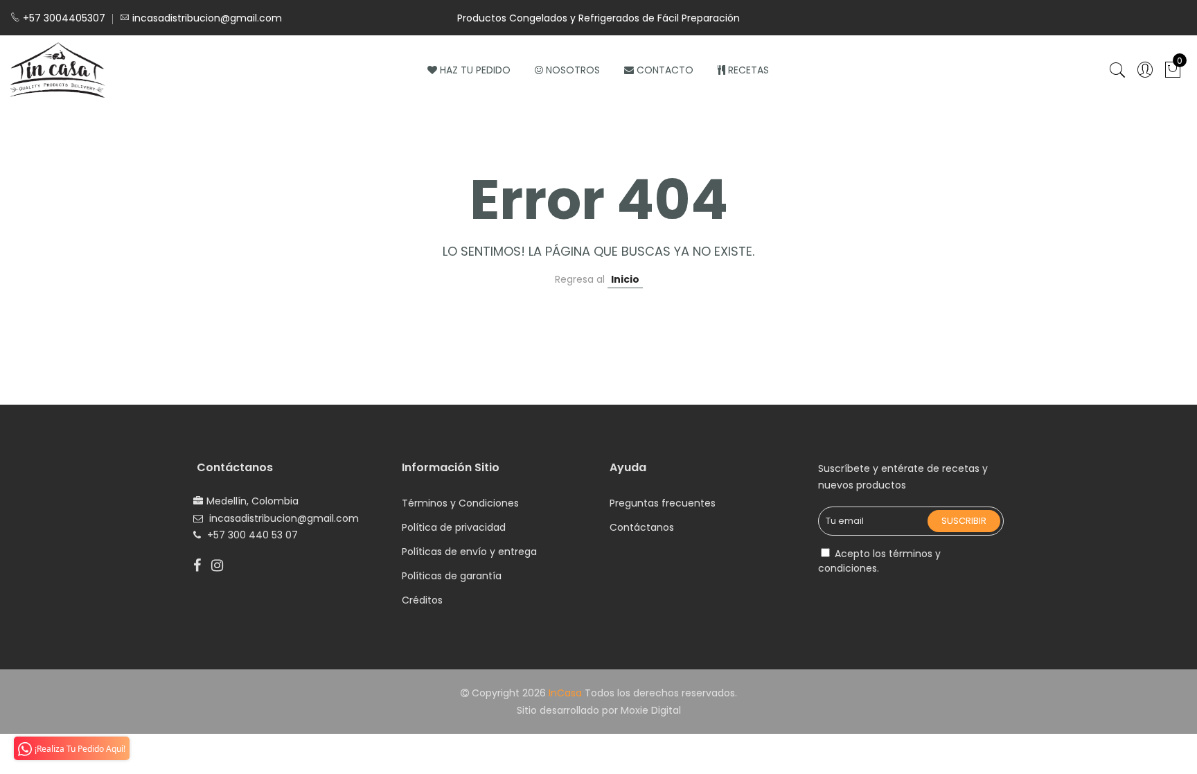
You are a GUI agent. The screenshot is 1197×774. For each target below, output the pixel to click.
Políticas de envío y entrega (469, 551)
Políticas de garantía (452, 576)
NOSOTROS (573, 70)
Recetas (748, 70)
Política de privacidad (454, 527)
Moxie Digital (651, 710)
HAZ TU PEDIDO (475, 70)
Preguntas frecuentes (663, 503)
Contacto (665, 70)
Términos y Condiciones (460, 503)
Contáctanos (642, 527)
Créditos (422, 600)
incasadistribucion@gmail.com (284, 518)
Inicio (625, 279)
